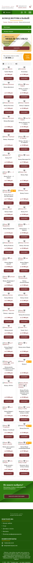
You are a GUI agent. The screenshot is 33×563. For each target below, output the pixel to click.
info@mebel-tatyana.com (10, 545)
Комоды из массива (13, 22)
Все (11, 63)
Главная (5, 22)
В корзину (8, 78)
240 (8, 63)
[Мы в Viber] (25, 12)
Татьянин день (8, 6)
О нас (4, 526)
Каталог (8, 12)
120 (6, 63)
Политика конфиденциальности (12, 534)
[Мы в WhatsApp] (22, 12)
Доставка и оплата (8, 528)
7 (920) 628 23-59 (22, 6)
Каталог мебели (7, 523)
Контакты (6, 531)
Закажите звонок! (22, 7)
